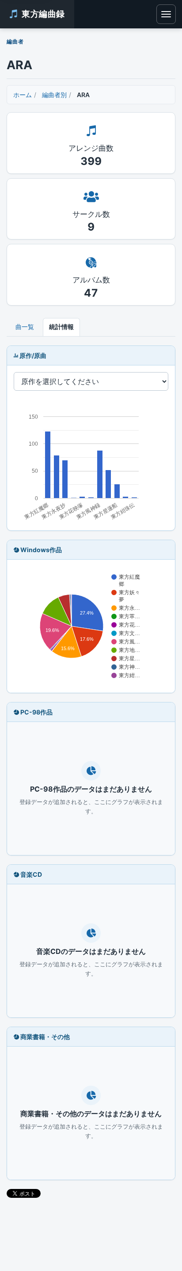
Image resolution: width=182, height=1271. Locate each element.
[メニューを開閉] (166, 14)
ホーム (22, 94)
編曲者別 (54, 94)
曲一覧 (24, 326)
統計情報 (61, 326)
